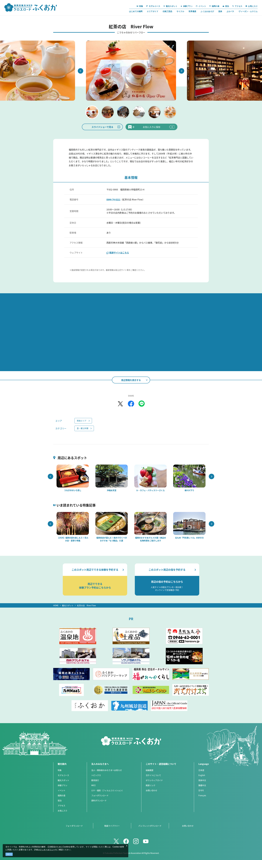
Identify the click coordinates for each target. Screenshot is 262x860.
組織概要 (149, 770)
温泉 (220, 11)
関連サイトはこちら (119, 252)
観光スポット (68, 605)
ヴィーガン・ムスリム (248, 11)
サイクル (180, 11)
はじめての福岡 (135, 11)
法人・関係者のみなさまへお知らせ (106, 770)
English (201, 775)
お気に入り (62, 810)
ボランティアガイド (154, 780)
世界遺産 (192, 11)
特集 (60, 770)
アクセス (61, 805)
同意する (9, 854)
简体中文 (202, 780)
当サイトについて (153, 775)
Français (202, 795)
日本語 (201, 770)
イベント (61, 790)
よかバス (230, 11)
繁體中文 (202, 785)
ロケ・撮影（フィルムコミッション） (107, 790)
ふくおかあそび (207, 11)
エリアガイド (152, 11)
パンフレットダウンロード (149, 825)
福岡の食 (61, 795)
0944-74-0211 (113, 199)
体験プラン (62, 785)
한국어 (201, 790)
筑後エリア (81, 420)
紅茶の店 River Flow (86, 605)
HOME (56, 605)
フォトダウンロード (99, 795)
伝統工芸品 (167, 11)
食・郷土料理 (82, 428)
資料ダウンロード (99, 800)
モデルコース (63, 775)
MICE (93, 785)
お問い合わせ (151, 790)
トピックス (96, 775)
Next (181, 71)
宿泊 (60, 800)
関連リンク (150, 785)
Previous (80, 71)
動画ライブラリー (112, 825)
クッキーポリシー (47, 850)
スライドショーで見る (102, 127)
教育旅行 (95, 780)
